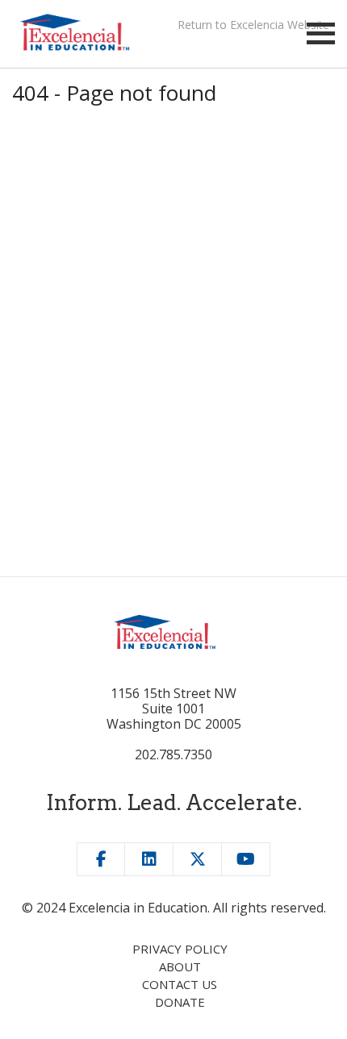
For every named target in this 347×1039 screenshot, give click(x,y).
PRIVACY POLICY (180, 949)
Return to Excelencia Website (253, 24)
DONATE (180, 1002)
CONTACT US (179, 984)
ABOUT (180, 966)
